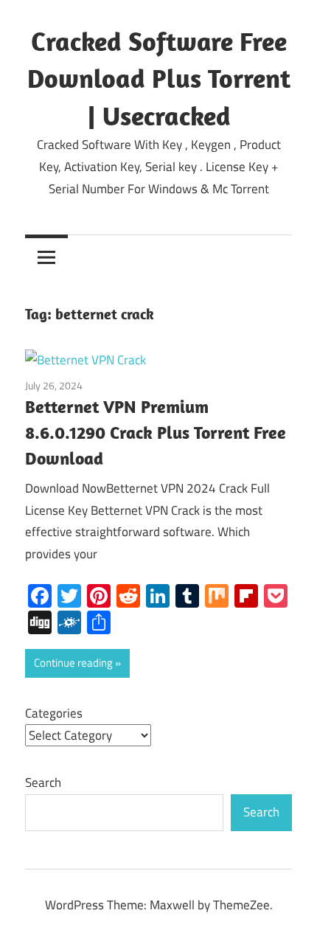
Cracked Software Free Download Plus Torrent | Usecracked (158, 78)
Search (43, 782)
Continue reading (73, 662)
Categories (54, 713)
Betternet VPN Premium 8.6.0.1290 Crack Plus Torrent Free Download (155, 432)
